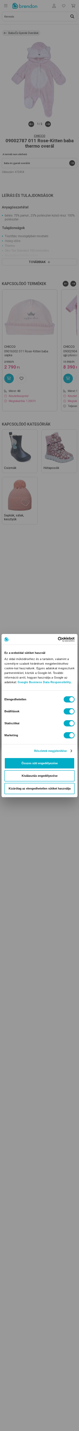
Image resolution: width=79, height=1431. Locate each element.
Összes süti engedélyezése (39, 763)
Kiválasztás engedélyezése (40, 775)
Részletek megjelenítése (50, 750)
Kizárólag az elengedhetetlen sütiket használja (40, 788)
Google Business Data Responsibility (44, 682)
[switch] (69, 711)
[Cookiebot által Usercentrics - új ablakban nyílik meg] (58, 639)
